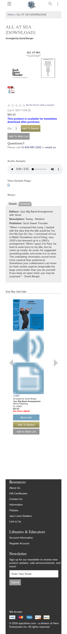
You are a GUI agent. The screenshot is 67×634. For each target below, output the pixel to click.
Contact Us (15, 499)
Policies (13, 510)
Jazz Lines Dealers (20, 516)
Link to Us (15, 521)
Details (13, 203)
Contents (25, 203)
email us (50, 147)
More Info (26, 417)
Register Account (19, 543)
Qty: (9, 128)
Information (16, 504)
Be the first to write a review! (40, 105)
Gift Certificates (18, 493)
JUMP (16, 395)
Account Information (21, 537)
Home (10, 14)
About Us (14, 488)
